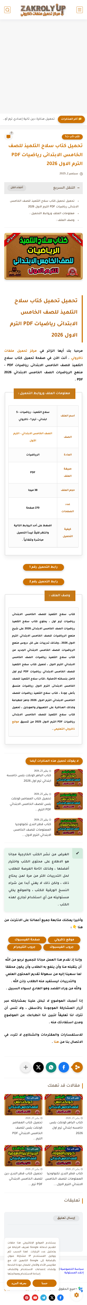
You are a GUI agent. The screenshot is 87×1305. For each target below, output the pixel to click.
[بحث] (7, 10)
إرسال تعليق (66, 1218)
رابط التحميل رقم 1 (43, 567)
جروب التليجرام (24, 947)
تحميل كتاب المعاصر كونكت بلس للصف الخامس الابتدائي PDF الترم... (30, 804)
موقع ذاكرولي (64, 940)
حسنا (45, 1283)
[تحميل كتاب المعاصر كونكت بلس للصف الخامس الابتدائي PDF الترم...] (68, 801)
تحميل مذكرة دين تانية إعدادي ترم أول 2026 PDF (28, 119)
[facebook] (60, 1297)
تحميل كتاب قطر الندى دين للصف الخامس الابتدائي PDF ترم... (23, 1179)
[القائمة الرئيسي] (79, 10)
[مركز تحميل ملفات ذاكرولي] (43, 9)
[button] (63, 1067)
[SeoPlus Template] (80, 1289)
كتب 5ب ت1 (72, 136)
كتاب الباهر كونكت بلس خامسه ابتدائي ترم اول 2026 (29, 778)
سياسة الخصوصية (72, 1269)
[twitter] (52, 1297)
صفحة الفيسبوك (27, 940)
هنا (56, 1042)
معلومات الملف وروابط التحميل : (52, 213)
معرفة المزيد (18, 1283)
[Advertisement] (43, 67)
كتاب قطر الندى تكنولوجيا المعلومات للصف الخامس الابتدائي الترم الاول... (32, 830)
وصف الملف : (65, 220)
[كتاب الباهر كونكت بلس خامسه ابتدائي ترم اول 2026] (68, 778)
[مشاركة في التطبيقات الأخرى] (25, 1067)
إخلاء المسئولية (74, 1272)
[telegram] (43, 1297)
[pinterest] (26, 1297)
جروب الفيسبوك (61, 947)
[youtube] (35, 1297)
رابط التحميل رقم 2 (43, 582)
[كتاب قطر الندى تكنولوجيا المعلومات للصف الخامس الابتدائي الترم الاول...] (68, 827)
